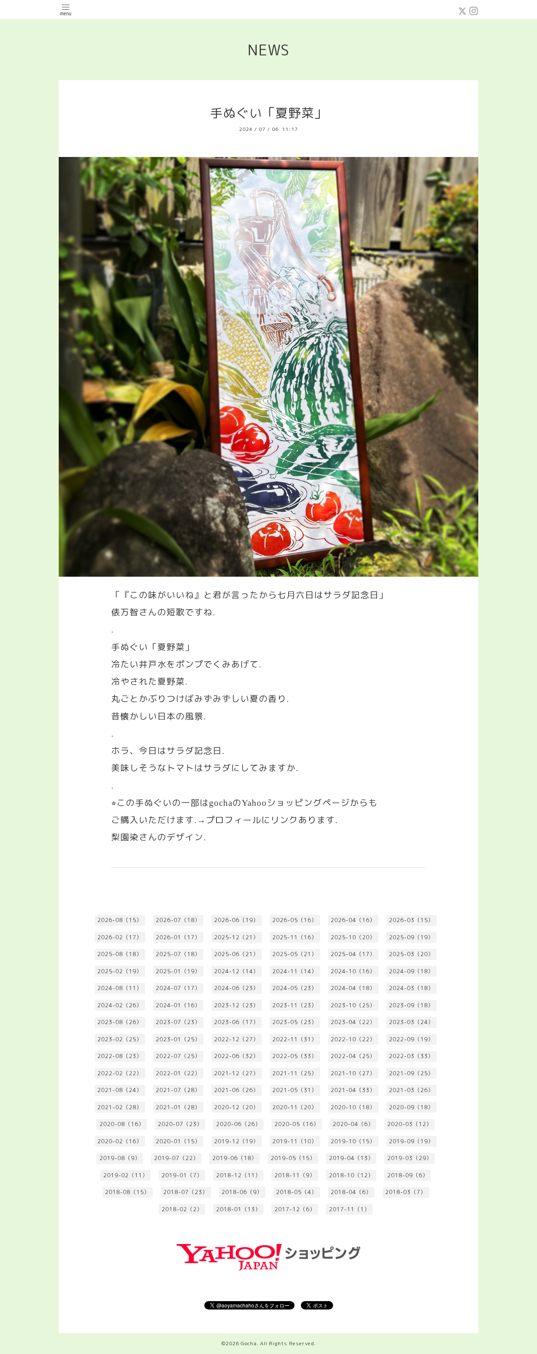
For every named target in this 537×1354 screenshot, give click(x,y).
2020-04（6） (353, 1124)
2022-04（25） (353, 1056)
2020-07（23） (180, 1124)
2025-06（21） (236, 954)
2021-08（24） (119, 1090)
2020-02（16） (119, 1141)
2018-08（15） (127, 1192)
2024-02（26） (119, 1005)
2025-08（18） (119, 954)
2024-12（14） (236, 971)
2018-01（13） (238, 1209)
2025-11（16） (294, 937)
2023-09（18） (411, 1005)
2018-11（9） (294, 1175)
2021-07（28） (178, 1090)
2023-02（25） (119, 1039)
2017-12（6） (294, 1209)
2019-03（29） (409, 1158)
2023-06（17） (236, 1022)
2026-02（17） (119, 937)
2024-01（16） (178, 1005)
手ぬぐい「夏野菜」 (268, 113)
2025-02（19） (119, 971)
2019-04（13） (351, 1158)
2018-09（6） (407, 1175)
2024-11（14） (294, 971)
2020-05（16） (296, 1124)
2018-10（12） (351, 1175)
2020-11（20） (294, 1107)
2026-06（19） (236, 920)
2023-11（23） (294, 1005)
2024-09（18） (411, 971)
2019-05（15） (293, 1158)
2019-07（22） (176, 1158)
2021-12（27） (236, 1073)
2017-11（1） (349, 1209)
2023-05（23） (294, 1022)
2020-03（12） (409, 1124)
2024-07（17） (178, 988)
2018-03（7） (405, 1192)
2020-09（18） (411, 1107)
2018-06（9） (242, 1192)
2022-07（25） (178, 1056)
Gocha (249, 1343)
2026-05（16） (294, 920)
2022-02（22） (119, 1073)
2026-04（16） (353, 920)
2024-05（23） (294, 988)
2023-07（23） (178, 1022)
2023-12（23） (236, 1005)
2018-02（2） (182, 1209)
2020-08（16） (121, 1124)
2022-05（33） (294, 1056)
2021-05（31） (294, 1090)
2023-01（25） (178, 1039)
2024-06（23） (236, 988)
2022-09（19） (411, 1039)
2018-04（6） (351, 1192)
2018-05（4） (296, 1192)
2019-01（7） (182, 1175)
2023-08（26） (119, 1022)
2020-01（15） (178, 1141)
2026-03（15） (411, 920)
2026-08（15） (119, 920)
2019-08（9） (120, 1158)
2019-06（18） (234, 1158)
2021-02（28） (119, 1107)
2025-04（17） (353, 954)
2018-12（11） (238, 1175)
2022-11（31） (294, 1039)
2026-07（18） (178, 920)
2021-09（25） (411, 1073)
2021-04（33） (353, 1090)
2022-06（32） (236, 1056)
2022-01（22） (178, 1073)
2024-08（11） (119, 988)
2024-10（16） (353, 971)
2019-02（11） (125, 1175)
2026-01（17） (178, 937)
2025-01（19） (178, 971)
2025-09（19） (411, 937)
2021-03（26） (411, 1090)
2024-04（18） (353, 988)
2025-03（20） (411, 954)
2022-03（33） (411, 1056)
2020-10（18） (353, 1107)
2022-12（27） (236, 1039)
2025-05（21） (294, 954)
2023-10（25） (353, 1005)
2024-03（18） (411, 988)
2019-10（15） (353, 1141)
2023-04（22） (353, 1022)
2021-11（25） (294, 1073)
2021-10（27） (353, 1073)
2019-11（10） (294, 1141)
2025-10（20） (353, 937)
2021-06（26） (236, 1090)
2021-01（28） (178, 1107)
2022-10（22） (353, 1039)
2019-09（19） (411, 1141)
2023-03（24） (411, 1022)
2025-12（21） (236, 937)
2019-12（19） (236, 1141)
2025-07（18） (178, 954)
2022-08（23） (119, 1056)
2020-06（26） (238, 1124)
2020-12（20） (236, 1107)
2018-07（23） (185, 1192)
